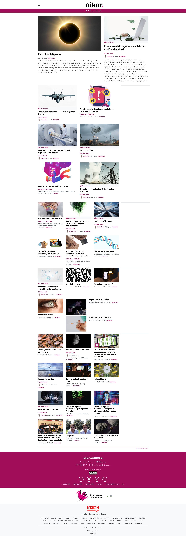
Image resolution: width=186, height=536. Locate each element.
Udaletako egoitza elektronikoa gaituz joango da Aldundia (78, 408)
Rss (123, 484)
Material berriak (100, 379)
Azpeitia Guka (117, 518)
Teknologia (93, 10)
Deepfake (70, 435)
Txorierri (51, 58)
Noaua (64, 523)
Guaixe (111, 520)
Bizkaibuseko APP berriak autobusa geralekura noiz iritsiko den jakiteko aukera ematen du (105, 353)
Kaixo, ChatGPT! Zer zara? (48, 409)
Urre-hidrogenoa (73, 284)
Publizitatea (89, 484)
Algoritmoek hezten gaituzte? (50, 218)
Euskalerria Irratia (65, 520)
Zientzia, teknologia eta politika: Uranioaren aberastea (98, 190)
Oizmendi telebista (77, 523)
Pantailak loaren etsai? (103, 284)
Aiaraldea (44, 518)
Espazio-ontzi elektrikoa (99, 299)
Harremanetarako (112, 484)
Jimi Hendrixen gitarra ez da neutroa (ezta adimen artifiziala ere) (77, 223)
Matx (85, 527)
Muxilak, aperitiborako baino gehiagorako (49, 351)
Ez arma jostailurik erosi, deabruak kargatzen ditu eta (56, 113)
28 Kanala (138, 523)
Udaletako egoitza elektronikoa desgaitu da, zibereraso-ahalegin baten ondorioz (105, 409)
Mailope (56, 523)
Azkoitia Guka (130, 518)
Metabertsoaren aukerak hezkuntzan (53, 186)
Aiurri (61, 518)
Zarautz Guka (114, 523)
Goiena (87, 520)
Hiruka (141, 520)
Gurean (93, 527)
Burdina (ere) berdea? (103, 221)
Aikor (53, 518)
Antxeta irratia (95, 518)
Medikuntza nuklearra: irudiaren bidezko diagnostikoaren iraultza (54, 151)
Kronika (47, 523)
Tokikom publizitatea (93, 531)
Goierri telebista (99, 520)
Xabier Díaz (110, 56)
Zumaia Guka (127, 523)
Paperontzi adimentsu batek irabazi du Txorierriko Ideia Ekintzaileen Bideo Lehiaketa (50, 437)
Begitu (44, 520)
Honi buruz (66, 484)
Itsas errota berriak (46, 379)
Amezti (75, 518)
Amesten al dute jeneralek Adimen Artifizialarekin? (125, 47)
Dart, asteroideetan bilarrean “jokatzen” (106, 436)
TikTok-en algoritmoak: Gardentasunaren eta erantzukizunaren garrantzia (77, 253)
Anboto (84, 518)
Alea (68, 518)
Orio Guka (91, 523)
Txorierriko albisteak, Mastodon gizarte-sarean (48, 252)
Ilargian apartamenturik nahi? (78, 350)
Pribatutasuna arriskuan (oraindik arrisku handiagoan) (50, 287)
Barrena (142, 518)
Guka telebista (129, 520)
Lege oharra (77, 484)
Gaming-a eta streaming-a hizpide (76, 380)
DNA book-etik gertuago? (104, 251)
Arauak (99, 484)
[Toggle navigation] (39, 5)
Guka (119, 520)
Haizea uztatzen (86, 150)
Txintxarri (102, 523)
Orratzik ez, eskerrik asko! (100, 317)
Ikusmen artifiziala (45, 314)
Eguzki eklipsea (49, 54)
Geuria (78, 520)
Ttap (100, 527)
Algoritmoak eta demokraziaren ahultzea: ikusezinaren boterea (97, 110)
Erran (53, 520)
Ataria (107, 518)
